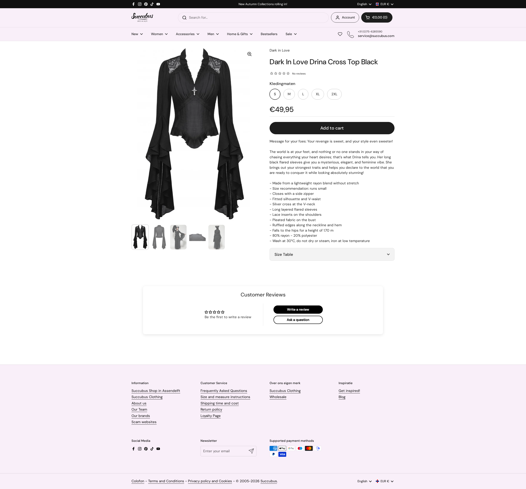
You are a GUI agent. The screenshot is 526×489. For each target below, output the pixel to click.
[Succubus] (142, 17)
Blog (342, 397)
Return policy (211, 409)
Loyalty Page (211, 415)
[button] (376, 17)
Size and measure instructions (225, 397)
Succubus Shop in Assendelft (156, 390)
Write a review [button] (298, 309)
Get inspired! (349, 390)
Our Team (139, 409)
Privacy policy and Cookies (210, 481)
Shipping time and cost (220, 403)
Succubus (269, 481)
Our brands (141, 415)
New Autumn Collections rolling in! (263, 4)
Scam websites (144, 422)
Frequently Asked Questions (224, 390)
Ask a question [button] (298, 320)
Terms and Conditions (166, 481)
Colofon (138, 481)
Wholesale (278, 397)
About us (139, 403)
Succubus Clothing (147, 397)
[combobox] (253, 18)
